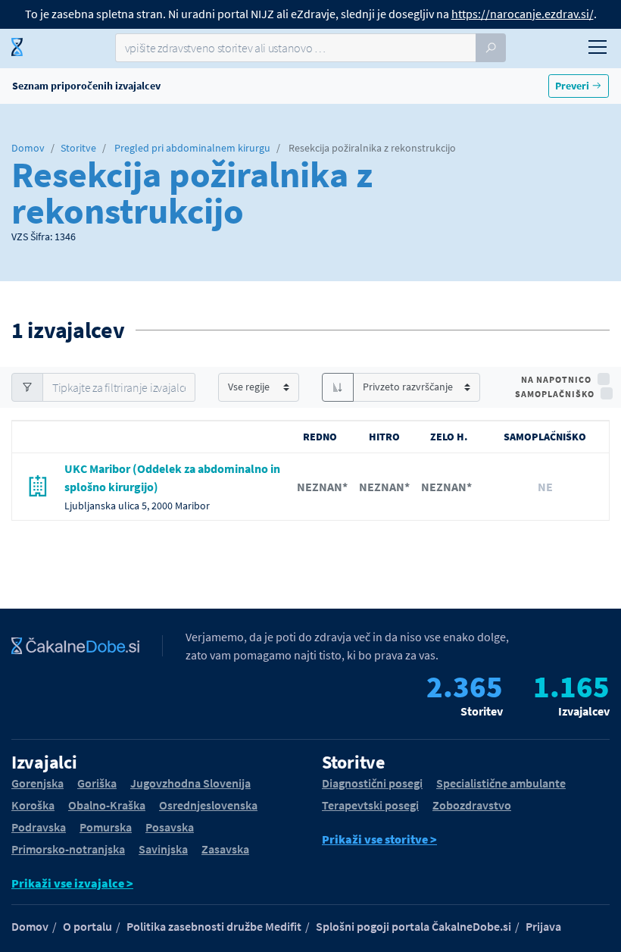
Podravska (38, 827)
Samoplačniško (554, 393)
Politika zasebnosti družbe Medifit (213, 926)
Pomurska (106, 827)
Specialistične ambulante (501, 783)
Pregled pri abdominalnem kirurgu (192, 148)
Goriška (97, 783)
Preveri (573, 85)
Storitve (78, 148)
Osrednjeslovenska (208, 805)
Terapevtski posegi (370, 805)
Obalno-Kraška (106, 805)
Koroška (33, 805)
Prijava (543, 926)
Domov (28, 148)
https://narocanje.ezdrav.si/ (522, 13)
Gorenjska (37, 783)
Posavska (169, 827)
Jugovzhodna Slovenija (190, 783)
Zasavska (225, 848)
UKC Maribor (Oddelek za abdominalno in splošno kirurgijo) (172, 477)
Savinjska (163, 848)
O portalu (87, 926)
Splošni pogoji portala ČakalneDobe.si (413, 926)
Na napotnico (556, 379)
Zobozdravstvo (471, 805)
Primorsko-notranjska (68, 848)
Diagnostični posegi (372, 783)
